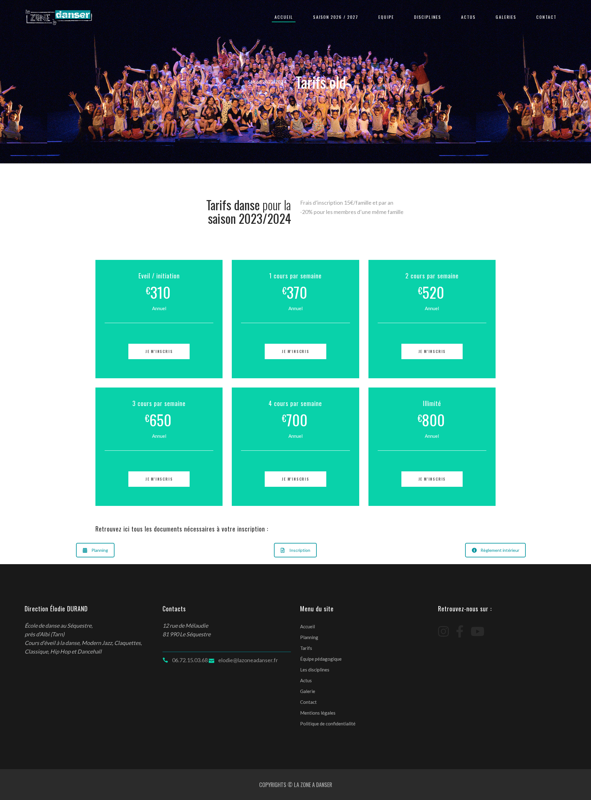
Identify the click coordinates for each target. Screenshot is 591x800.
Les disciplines (314, 669)
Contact (308, 702)
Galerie (307, 691)
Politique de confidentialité (328, 723)
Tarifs (306, 648)
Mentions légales (318, 713)
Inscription (299, 550)
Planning (99, 550)
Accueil (307, 626)
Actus (306, 680)
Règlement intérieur (499, 550)
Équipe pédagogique (321, 659)
